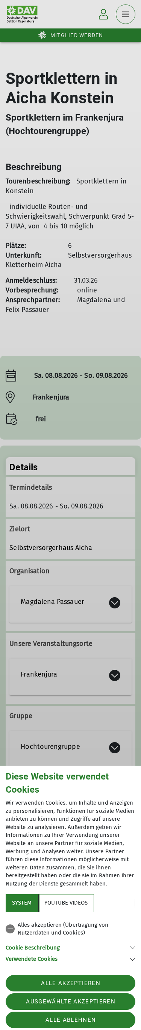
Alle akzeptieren (70, 983)
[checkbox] (70, 929)
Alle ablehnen (70, 1020)
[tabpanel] (70, 940)
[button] (70, 947)
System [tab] (22, 902)
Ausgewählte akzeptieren (70, 1001)
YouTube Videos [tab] (66, 902)
